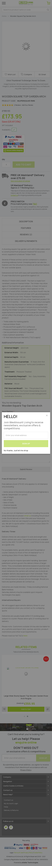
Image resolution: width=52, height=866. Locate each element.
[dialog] (26, 433)
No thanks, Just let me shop (16, 450)
